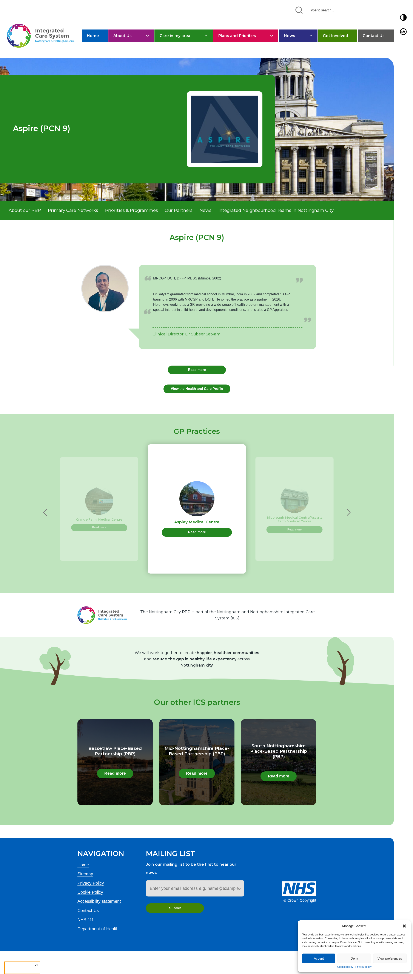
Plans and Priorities (237, 35)
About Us (122, 35)
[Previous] (45, 512)
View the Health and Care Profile (197, 389)
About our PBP (25, 210)
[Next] (349, 512)
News (289, 35)
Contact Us (374, 35)
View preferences (390, 958)
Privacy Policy (90, 883)
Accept (319, 958)
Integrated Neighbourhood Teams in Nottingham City (276, 210)
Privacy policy (363, 966)
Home (93, 35)
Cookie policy (345, 966)
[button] (404, 926)
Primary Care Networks (73, 210)
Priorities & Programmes (131, 210)
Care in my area (175, 35)
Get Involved (335, 35)
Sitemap (85, 874)
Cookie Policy (90, 892)
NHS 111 (85, 919)
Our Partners (179, 210)
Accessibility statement (99, 901)
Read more (197, 370)
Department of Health (98, 928)
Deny (354, 958)
